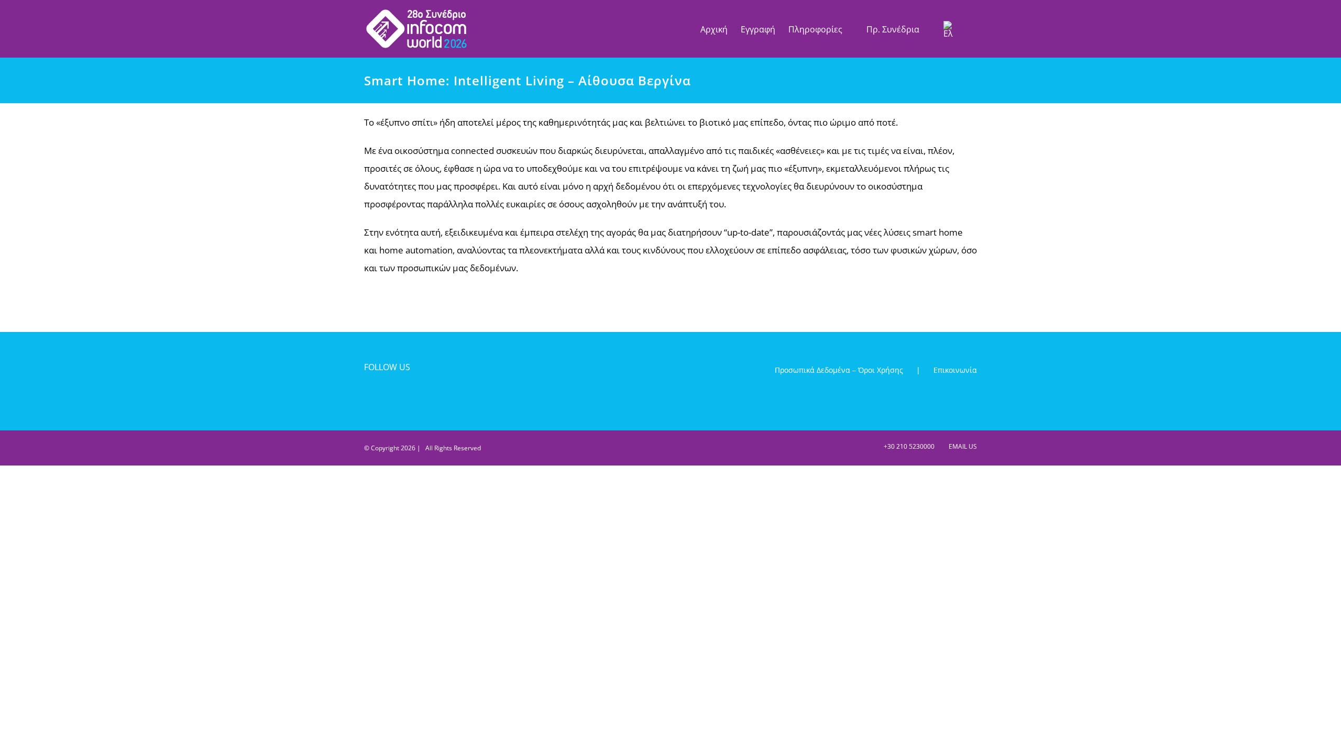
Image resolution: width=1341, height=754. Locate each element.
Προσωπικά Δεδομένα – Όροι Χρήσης (839, 370)
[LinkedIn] (405, 396)
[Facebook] (369, 396)
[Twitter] (387, 396)
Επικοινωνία (955, 370)
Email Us (961, 446)
